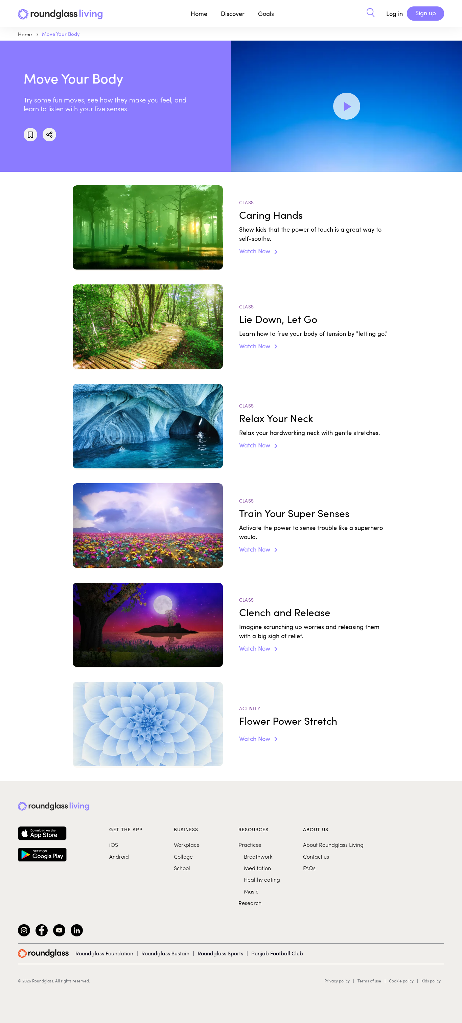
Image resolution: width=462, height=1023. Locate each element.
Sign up (425, 13)
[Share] (49, 134)
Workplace (187, 844)
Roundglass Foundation (104, 953)
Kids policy (431, 980)
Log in (394, 13)
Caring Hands (271, 215)
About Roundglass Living (333, 844)
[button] (370, 13)
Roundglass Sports (220, 953)
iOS (113, 844)
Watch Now (255, 251)
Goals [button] (266, 13)
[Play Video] (346, 106)
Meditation (257, 867)
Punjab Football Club (277, 953)
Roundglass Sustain (165, 953)
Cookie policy (401, 980)
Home (199, 13)
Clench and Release (284, 612)
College (183, 856)
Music (251, 891)
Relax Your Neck (276, 418)
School (182, 867)
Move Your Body (61, 33)
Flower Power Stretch (288, 720)
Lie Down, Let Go (278, 319)
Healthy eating (262, 879)
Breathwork (258, 856)
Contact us (316, 856)
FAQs (309, 867)
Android (119, 856)
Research (249, 902)
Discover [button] (233, 13)
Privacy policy (337, 980)
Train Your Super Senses (294, 513)
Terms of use (369, 980)
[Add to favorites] (30, 134)
